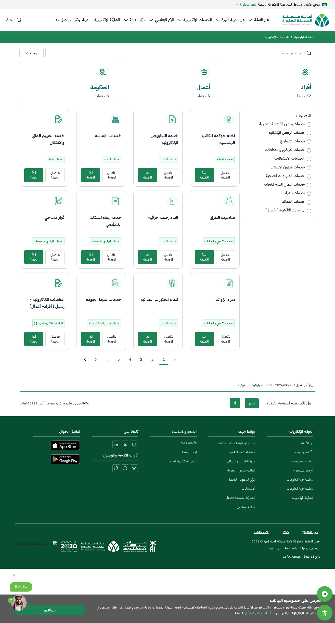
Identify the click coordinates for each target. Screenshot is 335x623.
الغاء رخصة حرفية (163, 217)
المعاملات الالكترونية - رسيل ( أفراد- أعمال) (46, 302)
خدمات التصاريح (292, 141)
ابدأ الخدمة (204, 175)
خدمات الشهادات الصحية (285, 176)
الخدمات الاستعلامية (289, 158)
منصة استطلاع (246, 506)
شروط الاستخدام (303, 470)
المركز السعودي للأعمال (241, 479)
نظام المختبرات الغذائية (159, 299)
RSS (286, 532)
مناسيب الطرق (222, 217)
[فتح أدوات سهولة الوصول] (325, 613)
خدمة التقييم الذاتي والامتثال (48, 139)
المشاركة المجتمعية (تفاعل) (239, 497)
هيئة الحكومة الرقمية (242, 452)
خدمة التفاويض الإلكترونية (164, 139)
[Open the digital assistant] (19, 603)
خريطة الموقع (310, 532)
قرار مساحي (54, 217)
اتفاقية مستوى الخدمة (241, 470)
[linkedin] (116, 444)
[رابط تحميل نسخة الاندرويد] (51, 459)
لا (235, 403)
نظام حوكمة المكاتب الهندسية (218, 139)
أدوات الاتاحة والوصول (120, 455)
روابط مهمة (246, 431)
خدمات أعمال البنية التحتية (284, 184)
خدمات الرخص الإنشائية (287, 133)
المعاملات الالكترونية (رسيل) (285, 210)
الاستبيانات (248, 488)
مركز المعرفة (137, 20)
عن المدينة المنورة (233, 20)
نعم (252, 403)
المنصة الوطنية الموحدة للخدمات (236, 443)
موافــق (50, 610)
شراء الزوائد (225, 299)
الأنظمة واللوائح (304, 452)
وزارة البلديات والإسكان (241, 461)
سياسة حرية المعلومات (300, 479)
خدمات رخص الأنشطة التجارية (282, 124)
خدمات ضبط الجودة (103, 299)
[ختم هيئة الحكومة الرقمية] (36, 546)
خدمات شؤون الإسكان (288, 167)
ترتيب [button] (34, 53)
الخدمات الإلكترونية (197, 20)
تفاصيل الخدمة (225, 175)
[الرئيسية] (306, 20)
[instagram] (134, 444)
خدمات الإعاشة (108, 135)
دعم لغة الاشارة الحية (183, 461)
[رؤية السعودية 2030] (69, 546)
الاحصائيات (261, 532)
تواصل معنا (62, 20)
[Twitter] (125, 444)
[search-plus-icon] (125, 468)
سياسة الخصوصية (302, 461)
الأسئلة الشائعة (187, 443)
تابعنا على (131, 431)
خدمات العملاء (293, 202)
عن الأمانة (261, 20)
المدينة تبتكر (82, 20)
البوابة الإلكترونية (300, 431)
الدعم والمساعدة (184, 431)
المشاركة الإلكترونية (107, 20)
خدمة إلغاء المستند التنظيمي (105, 220)
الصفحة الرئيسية (304, 37)
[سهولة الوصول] (325, 594)
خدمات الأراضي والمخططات (285, 150)
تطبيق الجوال (69, 431)
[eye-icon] (134, 468)
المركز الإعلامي (164, 20)
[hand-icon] (116, 468)
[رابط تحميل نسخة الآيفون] (51, 445)
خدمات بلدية (295, 193)
